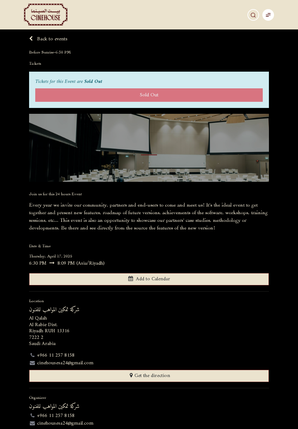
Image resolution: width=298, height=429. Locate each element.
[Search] (253, 15)
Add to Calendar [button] (153, 279)
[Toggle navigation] (268, 14)
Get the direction (152, 375)
